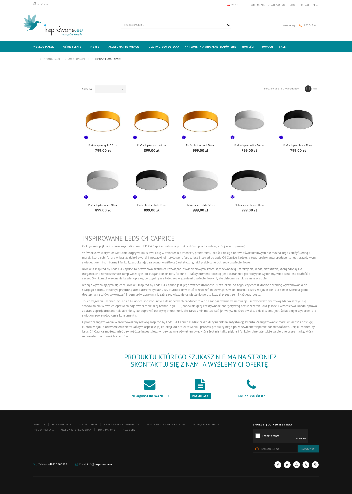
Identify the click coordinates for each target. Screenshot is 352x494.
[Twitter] (287, 464)
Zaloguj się (289, 25)
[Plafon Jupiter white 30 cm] (249, 120)
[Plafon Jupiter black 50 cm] (249, 180)
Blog (292, 4)
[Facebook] (277, 464)
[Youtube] (296, 464)
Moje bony (129, 429)
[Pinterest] (305, 464)
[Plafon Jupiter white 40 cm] (103, 180)
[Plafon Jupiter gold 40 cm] (151, 120)
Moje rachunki (106, 429)
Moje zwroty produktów (76, 429)
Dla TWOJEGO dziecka (164, 46)
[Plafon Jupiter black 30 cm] (298, 120)
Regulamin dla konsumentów (122, 424)
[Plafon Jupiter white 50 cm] (200, 180)
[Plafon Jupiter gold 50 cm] (200, 120)
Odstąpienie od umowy (207, 424)
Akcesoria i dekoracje (124, 46)
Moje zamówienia (44, 429)
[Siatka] (308, 88)
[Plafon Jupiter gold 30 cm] (103, 120)
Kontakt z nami (88, 424)
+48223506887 (57, 464)
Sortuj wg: (87, 89)
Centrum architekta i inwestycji (268, 4)
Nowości (248, 46)
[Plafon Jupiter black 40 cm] (151, 180)
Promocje (267, 46)
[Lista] (315, 88)
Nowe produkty (61, 424)
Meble (94, 46)
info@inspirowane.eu (100, 464)
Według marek (43, 46)
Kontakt (304, 4)
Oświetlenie (72, 46)
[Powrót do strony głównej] (37, 58)
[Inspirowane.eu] (51, 25)
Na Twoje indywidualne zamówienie (210, 46)
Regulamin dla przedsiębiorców (166, 424)
